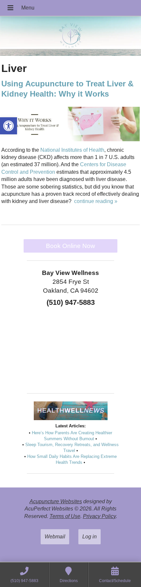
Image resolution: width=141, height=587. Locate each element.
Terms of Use (65, 516)
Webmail (55, 536)
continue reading (95, 201)
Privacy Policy (99, 516)
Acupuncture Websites (56, 501)
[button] (8, 125)
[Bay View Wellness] (70, 36)
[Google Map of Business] (70, 347)
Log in (89, 536)
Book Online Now (70, 245)
